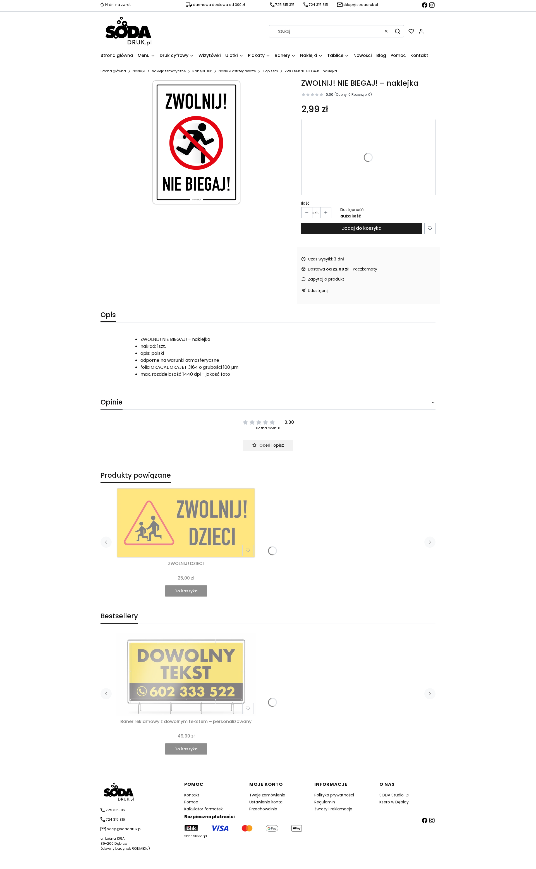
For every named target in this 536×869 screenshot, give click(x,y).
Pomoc (191, 802)
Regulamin (324, 802)
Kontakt (191, 795)
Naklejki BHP (202, 71)
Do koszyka (186, 591)
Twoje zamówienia (267, 795)
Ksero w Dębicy (394, 802)
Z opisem (270, 71)
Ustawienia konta (266, 802)
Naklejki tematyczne (169, 71)
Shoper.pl (200, 836)
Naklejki (139, 71)
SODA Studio (392, 795)
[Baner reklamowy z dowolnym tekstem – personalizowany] (186, 674)
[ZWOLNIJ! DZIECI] (186, 522)
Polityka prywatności (334, 795)
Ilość (305, 203)
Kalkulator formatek (203, 809)
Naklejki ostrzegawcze (237, 71)
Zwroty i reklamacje (333, 809)
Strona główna (113, 71)
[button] (398, 31)
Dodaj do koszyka (361, 228)
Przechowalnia (263, 809)
